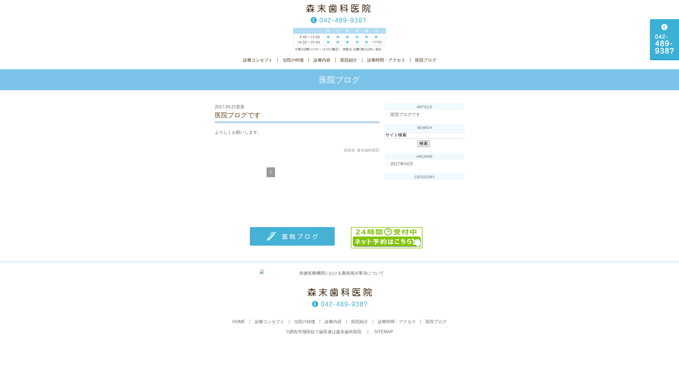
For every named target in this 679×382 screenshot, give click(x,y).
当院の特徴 (293, 60)
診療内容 (322, 60)
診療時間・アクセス (386, 60)
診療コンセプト (258, 60)
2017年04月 (401, 164)
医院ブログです (238, 115)
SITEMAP (383, 331)
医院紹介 (348, 60)
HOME (238, 322)
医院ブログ (425, 60)
